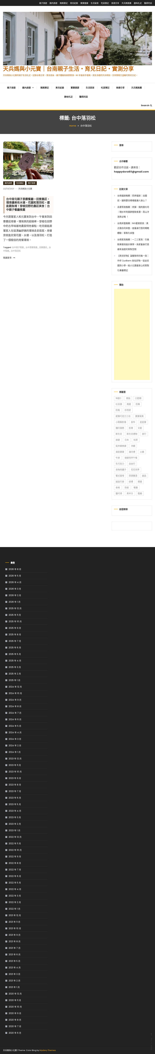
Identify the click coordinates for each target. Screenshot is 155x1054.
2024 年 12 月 (15, 686)
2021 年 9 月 (14, 934)
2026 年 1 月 (14, 601)
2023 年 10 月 (15, 771)
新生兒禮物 (132, 433)
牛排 (118, 457)
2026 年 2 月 (15, 595)
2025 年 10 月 (15, 621)
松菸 (136, 439)
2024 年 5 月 (15, 725)
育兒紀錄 (74, 3)
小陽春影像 (121, 422)
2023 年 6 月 (15, 797)
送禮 (131, 481)
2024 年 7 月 (15, 712)
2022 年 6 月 (15, 876)
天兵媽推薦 (126, 3)
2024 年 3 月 (15, 739)
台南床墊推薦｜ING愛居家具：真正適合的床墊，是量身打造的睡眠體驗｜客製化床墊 (133, 228)
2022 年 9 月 (15, 856)
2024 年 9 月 (15, 699)
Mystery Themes (48, 1050)
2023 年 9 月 (15, 778)
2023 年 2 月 (15, 823)
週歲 (140, 481)
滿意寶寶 (120, 451)
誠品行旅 (120, 481)
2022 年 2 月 (15, 902)
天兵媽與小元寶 (25, 188)
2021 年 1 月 (14, 987)
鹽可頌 (119, 493)
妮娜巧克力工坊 (123, 416)
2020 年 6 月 (15, 1032)
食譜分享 (115, 3)
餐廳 (136, 487)
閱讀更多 (7, 257)
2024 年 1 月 (15, 752)
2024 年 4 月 (15, 732)
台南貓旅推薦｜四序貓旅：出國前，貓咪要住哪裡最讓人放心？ (132, 198)
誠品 (144, 475)
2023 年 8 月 (15, 784)
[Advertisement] (132, 334)
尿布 (133, 422)
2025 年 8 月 (15, 634)
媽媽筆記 (64, 3)
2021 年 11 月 (14, 921)
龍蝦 (140, 493)
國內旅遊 (53, 3)
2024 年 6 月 (15, 719)
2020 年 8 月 (15, 1019)
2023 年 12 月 (15, 758)
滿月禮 (132, 451)
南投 (128, 398)
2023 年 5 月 (15, 804)
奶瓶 (118, 410)
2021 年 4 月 (15, 967)
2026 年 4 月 (15, 582)
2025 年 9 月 (15, 628)
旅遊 (118, 439)
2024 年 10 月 (15, 693)
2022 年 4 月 (15, 889)
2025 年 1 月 (14, 680)
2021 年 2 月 (14, 980)
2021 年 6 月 (14, 954)
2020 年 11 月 (15, 1000)
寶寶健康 (84, 3)
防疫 (127, 487)
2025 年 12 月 (15, 608)
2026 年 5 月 (15, 575)
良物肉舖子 (121, 469)
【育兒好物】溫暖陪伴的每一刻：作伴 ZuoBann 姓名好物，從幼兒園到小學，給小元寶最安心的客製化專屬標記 (133, 263)
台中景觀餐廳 (31, 247)
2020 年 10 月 (15, 1006)
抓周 (131, 427)
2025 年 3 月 (15, 667)
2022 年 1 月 (14, 908)
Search (145, 105)
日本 (127, 439)
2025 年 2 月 (15, 673)
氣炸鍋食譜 (121, 445)
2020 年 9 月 (15, 1013)
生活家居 (95, 3)
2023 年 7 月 (15, 791)
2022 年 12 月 (15, 836)
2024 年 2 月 (15, 745)
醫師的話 (148, 3)
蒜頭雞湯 (133, 475)
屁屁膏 (143, 422)
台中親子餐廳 (18, 247)
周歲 (129, 404)
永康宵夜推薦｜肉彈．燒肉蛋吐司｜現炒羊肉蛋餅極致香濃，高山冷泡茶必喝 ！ (133, 211)
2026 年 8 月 (15, 569)
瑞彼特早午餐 (131, 457)
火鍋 (142, 451)
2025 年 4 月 (15, 660)
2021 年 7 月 (14, 948)
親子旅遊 (43, 3)
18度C (118, 398)
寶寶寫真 (139, 416)
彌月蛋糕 (120, 427)
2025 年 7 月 (15, 641)
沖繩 (133, 445)
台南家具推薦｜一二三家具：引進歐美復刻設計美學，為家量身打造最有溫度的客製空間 (133, 244)
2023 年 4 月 (15, 810)
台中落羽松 (16, 250)
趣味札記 (138, 3)
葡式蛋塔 (120, 475)
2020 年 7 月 (15, 1026)
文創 (140, 427)
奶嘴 (138, 404)
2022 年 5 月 (15, 882)
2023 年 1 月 (14, 830)
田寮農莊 (43, 247)
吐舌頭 (119, 404)
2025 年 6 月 (15, 647)
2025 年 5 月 (15, 654)
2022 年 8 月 (15, 863)
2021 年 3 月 (14, 974)
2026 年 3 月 (15, 588)
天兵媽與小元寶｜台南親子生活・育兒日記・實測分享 (68, 69)
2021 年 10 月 (15, 928)
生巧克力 (120, 463)
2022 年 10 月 (15, 850)
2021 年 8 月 (14, 941)
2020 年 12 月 (15, 993)
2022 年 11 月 (15, 843)
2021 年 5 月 (14, 961)
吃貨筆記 (105, 3)
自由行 (132, 463)
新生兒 (119, 433)
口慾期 (138, 398)
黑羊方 (130, 493)
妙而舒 (128, 410)
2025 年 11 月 (15, 614)
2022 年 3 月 (15, 895)
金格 (118, 487)
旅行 (144, 433)
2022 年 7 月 (15, 869)
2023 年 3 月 (15, 817)
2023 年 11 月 (15, 765)
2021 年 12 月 (15, 915)
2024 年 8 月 (15, 706)
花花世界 (135, 469)
